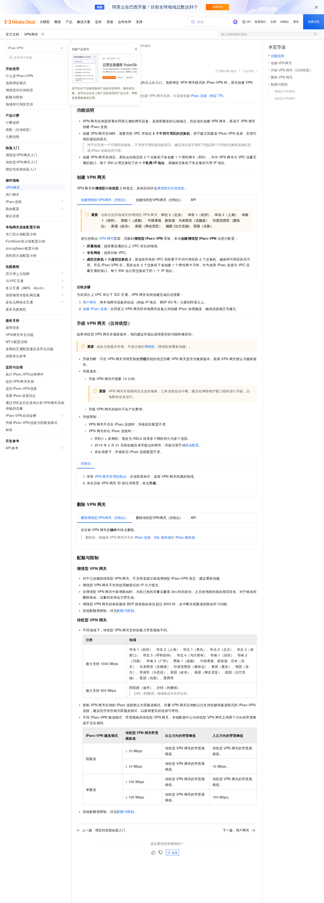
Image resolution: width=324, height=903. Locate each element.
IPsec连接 (143, 537)
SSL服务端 (162, 537)
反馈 (174, 852)
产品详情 (248, 71)
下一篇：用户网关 (236, 830)
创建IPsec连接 (95, 308)
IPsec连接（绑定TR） (208, 95)
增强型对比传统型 (170, 188)
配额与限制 (125, 610)
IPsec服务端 (185, 537)
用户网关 (90, 302)
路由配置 (192, 445)
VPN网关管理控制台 (110, 476)
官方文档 (12, 34)
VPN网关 (31, 34)
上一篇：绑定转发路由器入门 (103, 830)
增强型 (150, 346)
